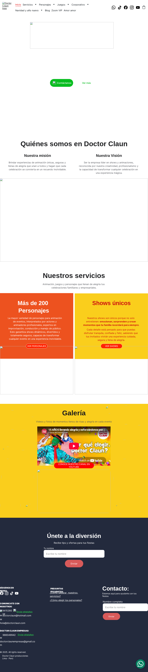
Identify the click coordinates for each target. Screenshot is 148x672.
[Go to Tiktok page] (121, 7)
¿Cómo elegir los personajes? (66, 600)
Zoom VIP (56, 10)
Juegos (61, 4)
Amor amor (70, 10)
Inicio (18, 4)
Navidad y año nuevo (27, 10)
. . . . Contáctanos (61, 82)
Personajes (45, 4)
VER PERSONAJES (36, 346)
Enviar (74, 563)
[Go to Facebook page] (127, 7)
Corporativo (78, 4)
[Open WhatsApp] (140, 664)
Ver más (86, 82)
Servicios (28, 4)
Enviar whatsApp (25, 611)
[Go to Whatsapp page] (115, 7)
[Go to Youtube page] (138, 7)
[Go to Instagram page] (133, 7)
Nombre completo (113, 601)
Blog (47, 10)
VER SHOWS (111, 346)
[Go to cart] (144, 7)
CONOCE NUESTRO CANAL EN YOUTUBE (74, 465)
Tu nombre (49, 548)
